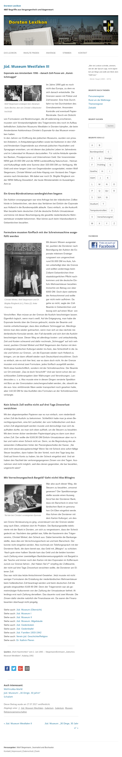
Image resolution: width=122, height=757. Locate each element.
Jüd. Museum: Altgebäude (29, 621)
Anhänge (51, 53)
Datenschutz (28, 751)
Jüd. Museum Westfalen (32, 708)
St (107, 197)
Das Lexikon (10, 53)
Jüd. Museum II (24, 617)
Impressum (16, 751)
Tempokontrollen (98, 210)
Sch (99, 197)
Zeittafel (92, 108)
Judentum (49, 708)
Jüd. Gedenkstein (25, 625)
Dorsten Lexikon (12, 5)
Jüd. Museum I (23, 613)
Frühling (101, 164)
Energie (108, 158)
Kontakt (82, 53)
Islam (92, 177)
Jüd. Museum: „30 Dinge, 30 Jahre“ (22, 692)
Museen (68, 708)
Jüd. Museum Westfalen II (18, 723)
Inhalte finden (31, 53)
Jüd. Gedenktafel (25, 628)
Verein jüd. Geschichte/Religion (32, 636)
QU (106, 190)
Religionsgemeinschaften (15, 712)
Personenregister (96, 96)
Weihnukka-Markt (13, 689)
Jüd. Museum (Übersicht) (29, 609)
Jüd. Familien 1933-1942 (28, 632)
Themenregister (95, 104)
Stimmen (67, 53)
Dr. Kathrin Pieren (25, 640)
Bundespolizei (96, 151)
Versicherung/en (105, 216)
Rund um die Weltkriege (99, 100)
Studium (94, 203)
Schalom (8, 696)
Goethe (93, 171)
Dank (37, 751)
